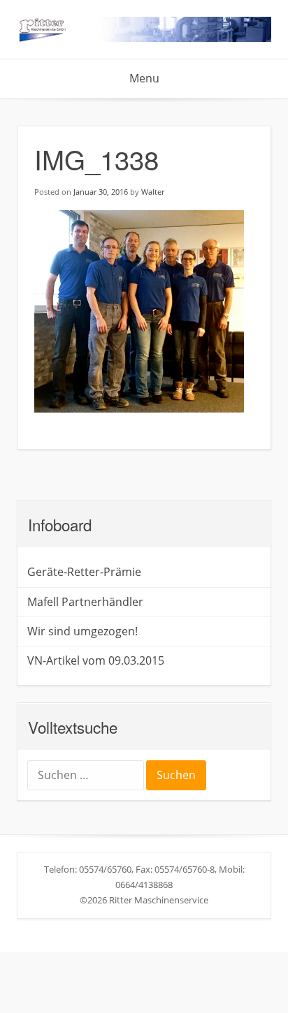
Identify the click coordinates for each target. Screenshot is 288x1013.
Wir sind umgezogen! (82, 631)
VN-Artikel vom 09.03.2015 (95, 660)
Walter (152, 191)
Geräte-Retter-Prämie (84, 571)
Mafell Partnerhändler (85, 601)
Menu (144, 78)
